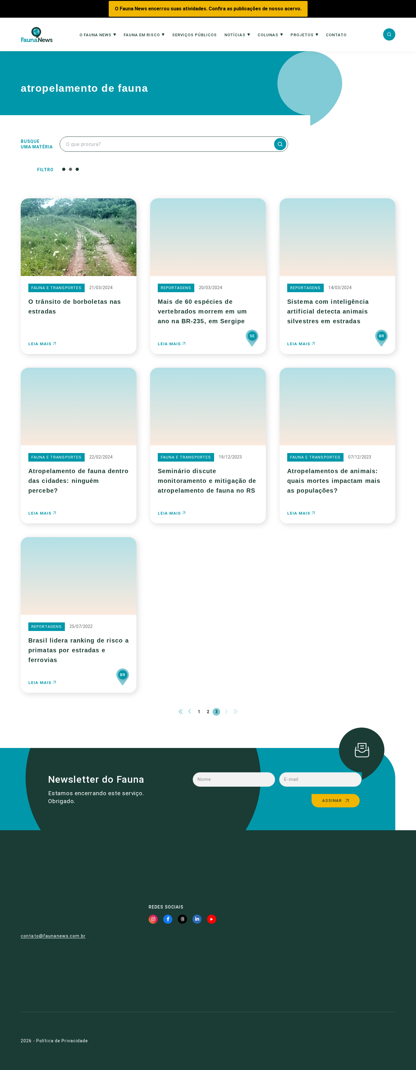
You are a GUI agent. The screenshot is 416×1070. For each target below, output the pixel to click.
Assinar (332, 800)
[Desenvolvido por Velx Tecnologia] (365, 1041)
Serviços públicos (194, 35)
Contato (336, 35)
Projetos (302, 35)
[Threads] (182, 919)
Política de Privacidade (62, 1040)
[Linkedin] (197, 919)
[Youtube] (211, 919)
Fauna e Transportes (56, 287)
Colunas (268, 35)
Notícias (234, 35)
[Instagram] (153, 919)
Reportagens (176, 287)
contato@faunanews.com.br (53, 936)
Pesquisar (209, 169)
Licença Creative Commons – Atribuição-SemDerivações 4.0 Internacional (339, 978)
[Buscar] (389, 34)
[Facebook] (167, 919)
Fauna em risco (142, 35)
